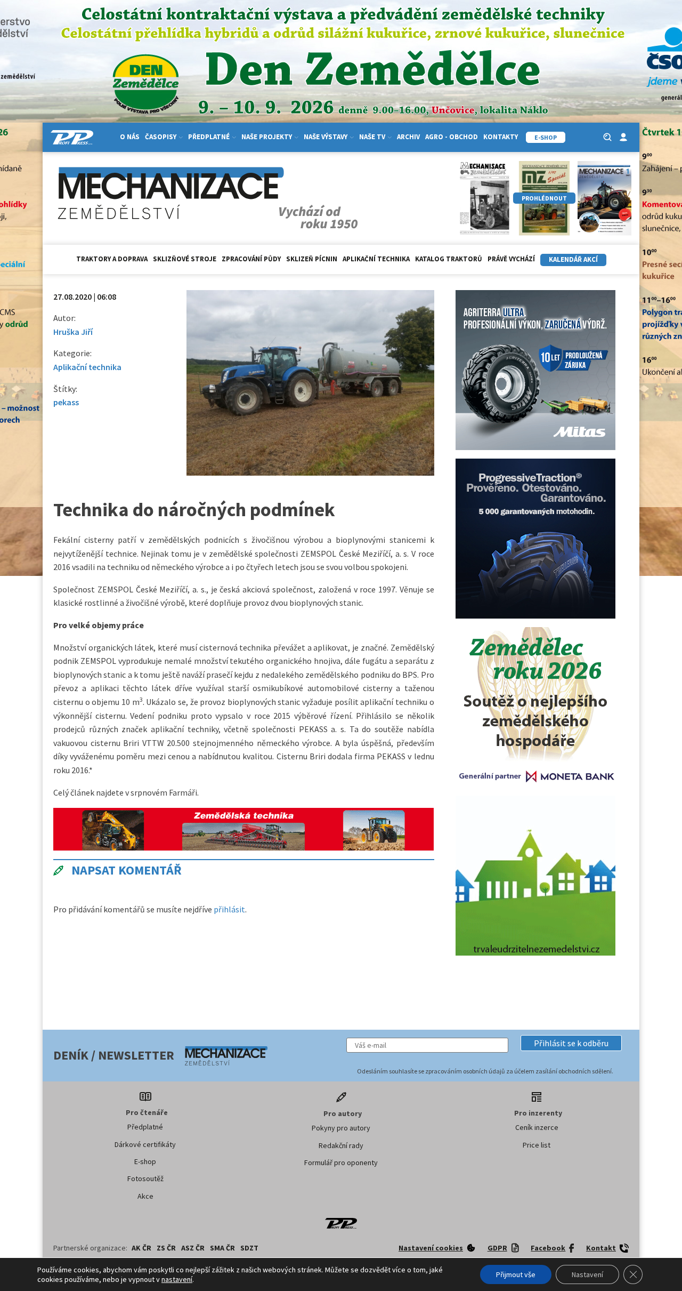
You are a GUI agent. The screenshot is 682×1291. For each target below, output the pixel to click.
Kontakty (500, 136)
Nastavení (587, 1274)
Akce (145, 1196)
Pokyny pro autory (341, 1128)
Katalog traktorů (448, 258)
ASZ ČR (193, 1248)
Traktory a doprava (112, 258)
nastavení (176, 1279)
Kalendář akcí (573, 259)
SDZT (249, 1248)
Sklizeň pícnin (311, 258)
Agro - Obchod (451, 136)
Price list (536, 1145)
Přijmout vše (515, 1274)
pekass (66, 402)
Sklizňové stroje (184, 258)
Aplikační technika (376, 258)
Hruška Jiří (73, 331)
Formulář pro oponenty (341, 1162)
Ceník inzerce (536, 1127)
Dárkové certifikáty (145, 1144)
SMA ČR (222, 1248)
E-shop (145, 1161)
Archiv (408, 136)
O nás (130, 136)
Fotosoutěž (145, 1178)
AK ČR (141, 1248)
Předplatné (145, 1127)
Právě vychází (511, 258)
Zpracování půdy (251, 258)
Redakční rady (341, 1145)
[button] (571, 1043)
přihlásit (229, 909)
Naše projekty (266, 136)
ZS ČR (166, 1248)
